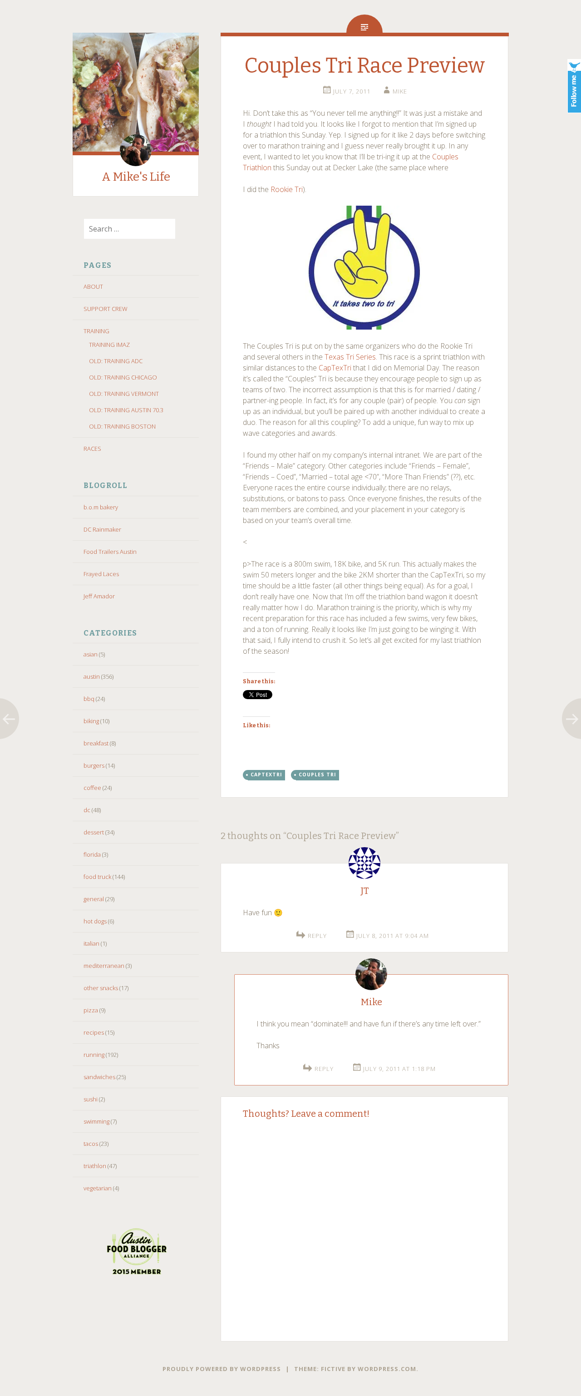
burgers (94, 765)
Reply (317, 936)
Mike (400, 91)
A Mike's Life (136, 177)
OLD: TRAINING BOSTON (122, 426)
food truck (97, 877)
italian (91, 943)
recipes (94, 1032)
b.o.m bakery (101, 507)
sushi (91, 1099)
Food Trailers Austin (110, 552)
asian (91, 654)
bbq (89, 699)
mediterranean (104, 966)
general (94, 899)
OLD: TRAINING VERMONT (124, 394)
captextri (266, 774)
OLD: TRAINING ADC (116, 361)
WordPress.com (387, 1369)
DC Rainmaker (102, 529)
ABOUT (93, 286)
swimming (96, 1121)
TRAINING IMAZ (109, 344)
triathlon (95, 1166)
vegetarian (98, 1188)
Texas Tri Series (350, 357)
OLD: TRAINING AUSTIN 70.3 (126, 410)
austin (92, 676)
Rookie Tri (287, 189)
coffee (92, 788)
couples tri (317, 774)
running (94, 1055)
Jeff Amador (99, 596)
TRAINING (96, 331)
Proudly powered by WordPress (221, 1369)
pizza (91, 1010)
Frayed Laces (101, 574)
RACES (92, 448)
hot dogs (95, 921)
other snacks (101, 988)
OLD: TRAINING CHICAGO (123, 377)
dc (87, 810)
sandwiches (99, 1077)
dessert (94, 832)
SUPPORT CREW (106, 309)
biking (91, 721)
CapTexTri (335, 368)
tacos (91, 1143)
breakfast (96, 743)
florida (92, 854)
